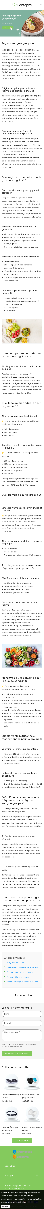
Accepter (5, 1206)
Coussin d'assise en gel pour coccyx (30, 1096)
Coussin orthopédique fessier (11, 1096)
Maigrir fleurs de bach (16, 963)
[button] (3, 5)
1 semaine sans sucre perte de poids (23, 967)
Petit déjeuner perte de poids (20, 972)
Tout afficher (22, 1140)
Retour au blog (23, 995)
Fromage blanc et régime (18, 977)
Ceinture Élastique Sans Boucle (10, 1129)
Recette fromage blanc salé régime (22, 982)
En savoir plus (19, 1202)
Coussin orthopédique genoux (32, 1129)
